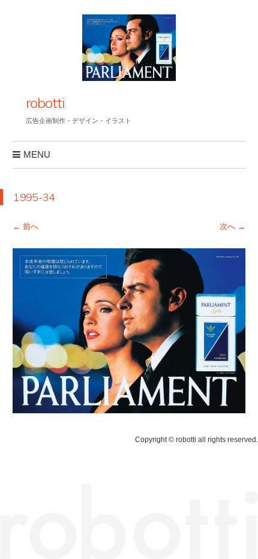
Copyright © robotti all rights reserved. (196, 439)
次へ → (232, 226)
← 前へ (25, 226)
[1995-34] (129, 410)
